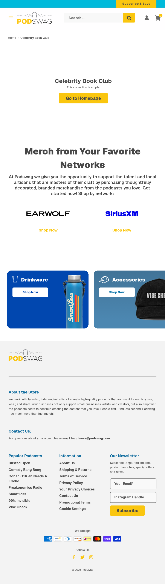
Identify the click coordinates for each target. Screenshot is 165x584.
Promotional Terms (75, 502)
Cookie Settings (72, 509)
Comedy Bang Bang (25, 470)
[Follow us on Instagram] (91, 557)
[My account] (147, 17)
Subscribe (127, 510)
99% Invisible (19, 500)
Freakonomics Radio (25, 487)
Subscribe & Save (136, 4)
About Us (67, 463)
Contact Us (68, 495)
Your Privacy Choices (77, 489)
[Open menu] (11, 18)
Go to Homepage (83, 98)
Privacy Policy (71, 483)
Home (12, 38)
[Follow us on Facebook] (73, 557)
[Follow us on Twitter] (82, 557)
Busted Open (19, 463)
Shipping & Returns (75, 470)
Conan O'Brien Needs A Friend (28, 478)
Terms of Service (73, 476)
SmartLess (17, 494)
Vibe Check (18, 507)
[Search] (129, 18)
